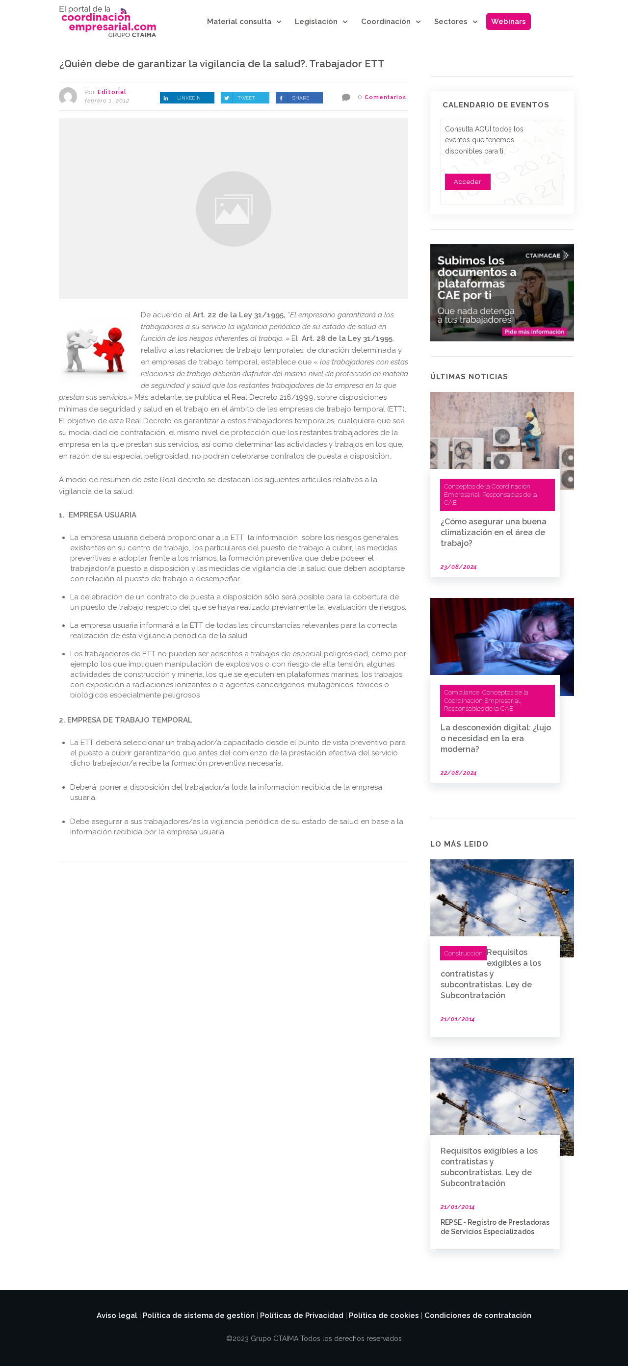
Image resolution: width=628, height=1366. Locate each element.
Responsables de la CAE (478, 708)
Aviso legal (117, 1315)
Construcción (463, 953)
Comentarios (385, 97)
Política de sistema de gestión (199, 1315)
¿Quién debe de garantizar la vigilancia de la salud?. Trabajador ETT (222, 64)
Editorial (112, 92)
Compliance (461, 692)
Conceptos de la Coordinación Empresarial (486, 696)
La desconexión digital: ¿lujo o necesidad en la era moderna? (496, 738)
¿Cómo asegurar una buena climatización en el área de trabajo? (494, 532)
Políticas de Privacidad (301, 1315)
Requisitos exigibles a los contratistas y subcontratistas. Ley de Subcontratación (491, 974)
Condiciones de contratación (477, 1315)
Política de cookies (384, 1315)
